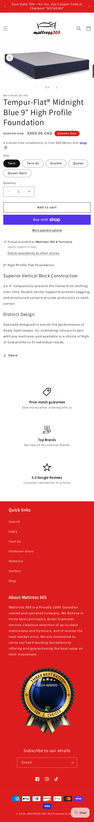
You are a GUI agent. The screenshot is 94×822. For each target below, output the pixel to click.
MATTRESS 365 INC (39, 813)
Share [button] (13, 355)
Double (56, 163)
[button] (5, 28)
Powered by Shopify (65, 813)
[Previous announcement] (5, 6)
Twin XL (33, 163)
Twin (12, 163)
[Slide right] (56, 87)
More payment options (47, 230)
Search (14, 522)
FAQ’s (13, 532)
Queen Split (17, 173)
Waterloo (16, 561)
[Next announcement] (89, 6)
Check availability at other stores (33, 253)
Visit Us (15, 541)
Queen (78, 163)
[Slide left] (37, 87)
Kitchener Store (21, 551)
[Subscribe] (72, 762)
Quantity (9, 183)
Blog (12, 581)
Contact (15, 571)
